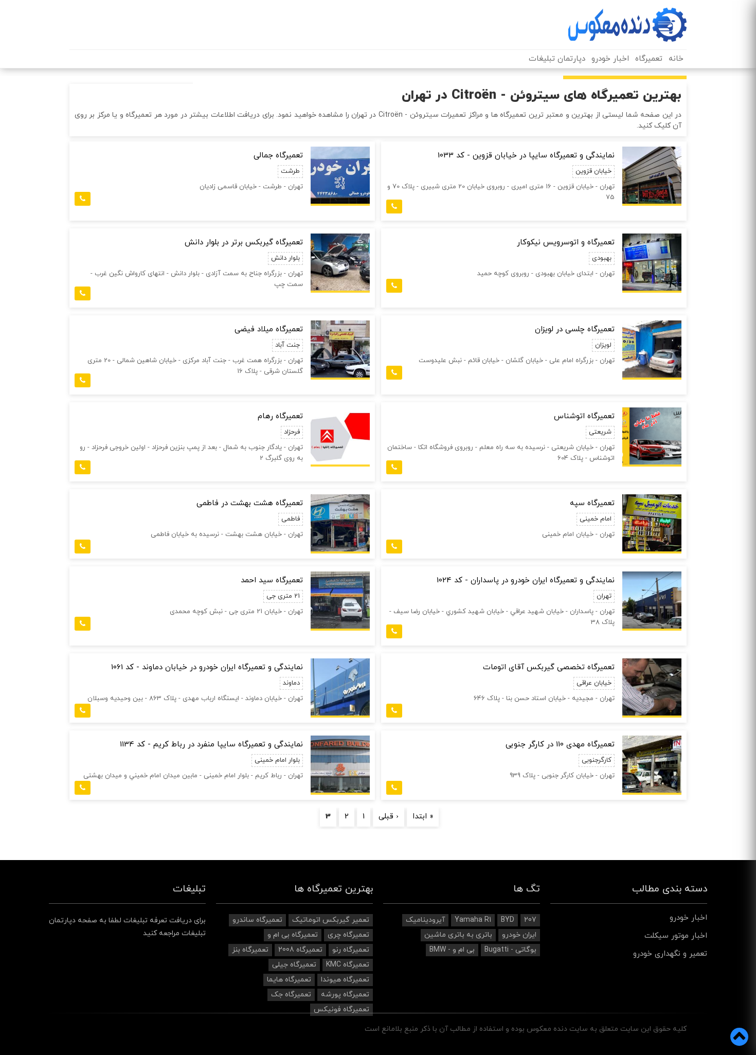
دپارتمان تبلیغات (557, 58)
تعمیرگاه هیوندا (345, 980)
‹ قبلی (389, 817)
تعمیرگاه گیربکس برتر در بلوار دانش (244, 242)
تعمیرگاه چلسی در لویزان (575, 329)
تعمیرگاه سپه (592, 503)
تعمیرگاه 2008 (300, 950)
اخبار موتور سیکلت (675, 936)
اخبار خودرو (610, 58)
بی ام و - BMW (452, 950)
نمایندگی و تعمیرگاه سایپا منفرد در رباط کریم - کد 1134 (211, 744)
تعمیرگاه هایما (289, 980)
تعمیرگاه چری (348, 935)
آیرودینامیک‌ (425, 920)
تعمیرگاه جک (291, 994)
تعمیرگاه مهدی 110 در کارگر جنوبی (560, 744)
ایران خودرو (519, 935)
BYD (507, 920)
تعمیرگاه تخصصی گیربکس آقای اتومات (549, 667)
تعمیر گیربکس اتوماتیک (330, 920)
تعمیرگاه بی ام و (292, 935)
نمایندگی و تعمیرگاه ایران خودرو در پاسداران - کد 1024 (526, 580)
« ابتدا (422, 817)
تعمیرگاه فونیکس (341, 1009)
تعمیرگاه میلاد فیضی (269, 329)
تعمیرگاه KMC (347, 965)
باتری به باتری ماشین (458, 935)
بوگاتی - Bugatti (510, 950)
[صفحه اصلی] (627, 25)
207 (530, 920)
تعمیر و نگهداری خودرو (670, 954)
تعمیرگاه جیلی (294, 965)
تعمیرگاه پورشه (345, 994)
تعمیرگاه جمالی (278, 155)
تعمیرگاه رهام (280, 416)
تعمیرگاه (648, 58)
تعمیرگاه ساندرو (257, 920)
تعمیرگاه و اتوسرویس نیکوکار (566, 242)
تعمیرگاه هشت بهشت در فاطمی (249, 503)
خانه (676, 58)
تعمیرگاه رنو (350, 950)
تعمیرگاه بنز (250, 950)
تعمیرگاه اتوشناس (584, 416)
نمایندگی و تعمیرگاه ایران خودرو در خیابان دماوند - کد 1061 (207, 667)
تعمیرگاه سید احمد (272, 580)
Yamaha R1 (473, 920)
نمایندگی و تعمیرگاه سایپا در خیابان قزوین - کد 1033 (526, 155)
